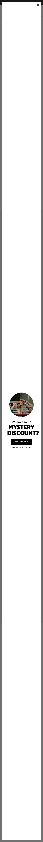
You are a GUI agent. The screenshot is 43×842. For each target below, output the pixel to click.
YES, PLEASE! (21, 441)
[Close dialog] (38, 5)
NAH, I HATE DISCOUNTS (21, 448)
